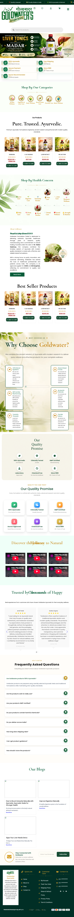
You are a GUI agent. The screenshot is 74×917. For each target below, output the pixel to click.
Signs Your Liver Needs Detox (16, 838)
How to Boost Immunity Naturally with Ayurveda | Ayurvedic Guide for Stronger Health (19, 803)
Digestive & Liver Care (21, 103)
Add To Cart (12, 165)
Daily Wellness (30, 103)
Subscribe (63, 854)
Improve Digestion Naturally (49, 801)
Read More (9, 812)
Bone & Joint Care (40, 103)
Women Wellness (12, 103)
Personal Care (49, 103)
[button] (68, 9)
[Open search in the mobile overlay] (37, 29)
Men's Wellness (58, 103)
